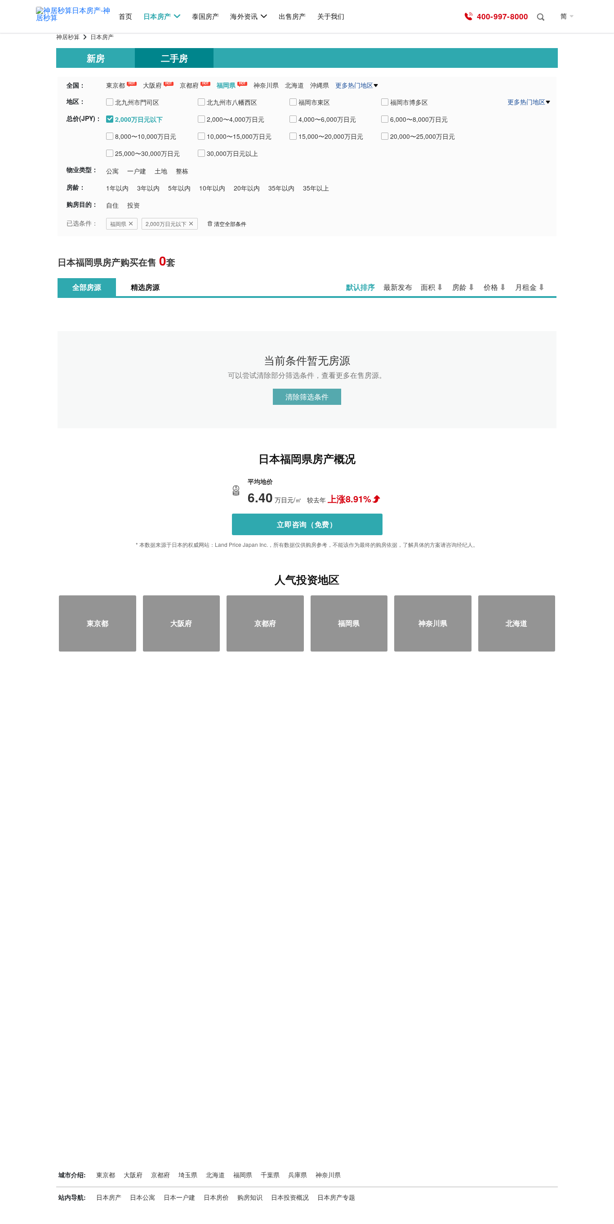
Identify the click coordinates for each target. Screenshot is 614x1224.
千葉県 (270, 1174)
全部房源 (86, 287)
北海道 (294, 85)
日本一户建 (179, 1197)
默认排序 (360, 287)
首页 (125, 16)
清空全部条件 (230, 223)
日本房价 (216, 1197)
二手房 (174, 57)
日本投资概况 (290, 1197)
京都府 (189, 85)
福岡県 (226, 85)
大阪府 (152, 85)
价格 (491, 287)
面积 (428, 287)
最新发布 (397, 287)
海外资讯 (243, 16)
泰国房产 (205, 16)
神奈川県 (266, 85)
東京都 (115, 85)
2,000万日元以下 (166, 223)
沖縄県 (319, 85)
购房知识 (250, 1197)
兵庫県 (297, 1174)
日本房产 (156, 16)
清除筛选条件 (307, 396)
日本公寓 (142, 1197)
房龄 (459, 287)
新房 (96, 57)
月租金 (526, 287)
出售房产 (292, 16)
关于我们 (330, 16)
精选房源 (145, 287)
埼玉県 (187, 1174)
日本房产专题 (336, 1197)
